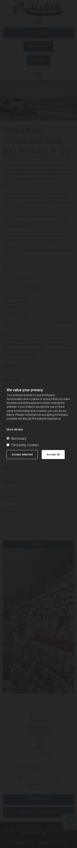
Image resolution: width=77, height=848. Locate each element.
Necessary (18, 438)
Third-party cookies (25, 445)
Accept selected (22, 454)
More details (15, 429)
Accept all (53, 454)
